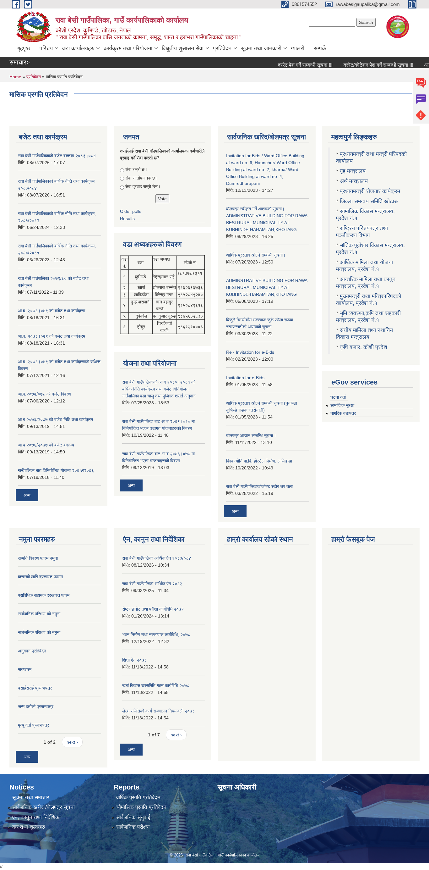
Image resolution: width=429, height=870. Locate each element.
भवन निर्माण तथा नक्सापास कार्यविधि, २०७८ (156, 634)
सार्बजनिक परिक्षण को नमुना (39, 613)
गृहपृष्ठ (23, 48)
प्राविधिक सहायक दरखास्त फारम (43, 595)
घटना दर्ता (338, 397)
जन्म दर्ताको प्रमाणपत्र (35, 706)
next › (72, 742)
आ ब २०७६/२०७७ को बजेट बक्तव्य (46, 444)
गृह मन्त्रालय (353, 171)
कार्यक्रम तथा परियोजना (128, 48)
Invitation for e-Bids (245, 377)
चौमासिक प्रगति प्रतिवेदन (141, 807)
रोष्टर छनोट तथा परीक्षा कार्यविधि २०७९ (153, 609)
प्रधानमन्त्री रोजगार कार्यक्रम (370, 191)
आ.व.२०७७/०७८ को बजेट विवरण (44, 393)
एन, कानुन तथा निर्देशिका (36, 817)
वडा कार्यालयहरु (78, 48)
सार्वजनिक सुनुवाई (133, 817)
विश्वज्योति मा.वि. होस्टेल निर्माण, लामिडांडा (259, 460)
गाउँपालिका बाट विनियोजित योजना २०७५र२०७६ (56, 470)
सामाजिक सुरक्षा (342, 405)
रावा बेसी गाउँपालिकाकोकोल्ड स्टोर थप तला (259, 486)
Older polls (130, 211)
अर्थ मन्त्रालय (354, 181)
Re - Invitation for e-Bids (250, 352)
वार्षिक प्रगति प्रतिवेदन (138, 798)
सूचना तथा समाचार (30, 798)
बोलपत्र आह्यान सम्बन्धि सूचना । (251, 435)
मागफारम (24, 669)
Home (15, 76)
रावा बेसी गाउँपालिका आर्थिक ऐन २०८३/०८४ (156, 558)
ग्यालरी (297, 48)
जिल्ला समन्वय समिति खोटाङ (369, 201)
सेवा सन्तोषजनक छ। (141, 177)
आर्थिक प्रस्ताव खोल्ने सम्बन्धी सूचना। (255, 255)
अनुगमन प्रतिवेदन (32, 650)
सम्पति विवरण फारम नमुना (38, 558)
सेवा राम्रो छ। (136, 169)
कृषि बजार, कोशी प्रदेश (364, 347)
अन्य (27, 495)
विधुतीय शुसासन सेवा (183, 48)
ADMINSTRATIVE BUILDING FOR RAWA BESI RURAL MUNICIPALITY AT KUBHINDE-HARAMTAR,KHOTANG (266, 287)
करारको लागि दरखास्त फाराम (40, 576)
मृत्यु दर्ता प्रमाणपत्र (33, 725)
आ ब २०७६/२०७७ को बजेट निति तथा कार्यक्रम (55, 419)
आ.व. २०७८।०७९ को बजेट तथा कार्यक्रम (51, 310)
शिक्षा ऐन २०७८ (134, 659)
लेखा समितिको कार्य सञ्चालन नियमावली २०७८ (158, 710)
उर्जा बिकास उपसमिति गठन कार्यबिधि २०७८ (155, 685)
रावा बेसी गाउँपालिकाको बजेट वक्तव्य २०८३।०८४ (57, 155)
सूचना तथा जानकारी (261, 48)
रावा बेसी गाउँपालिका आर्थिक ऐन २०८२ (152, 583)
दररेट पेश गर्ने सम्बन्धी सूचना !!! (293, 65)
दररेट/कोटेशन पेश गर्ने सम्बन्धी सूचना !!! (366, 65)
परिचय (46, 48)
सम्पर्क (320, 48)
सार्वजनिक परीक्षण (132, 827)
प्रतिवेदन (222, 48)
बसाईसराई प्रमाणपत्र (35, 687)
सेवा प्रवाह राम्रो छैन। (142, 186)
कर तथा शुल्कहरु (28, 827)
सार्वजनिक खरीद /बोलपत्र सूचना (43, 807)
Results (127, 218)
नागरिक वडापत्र (343, 413)
